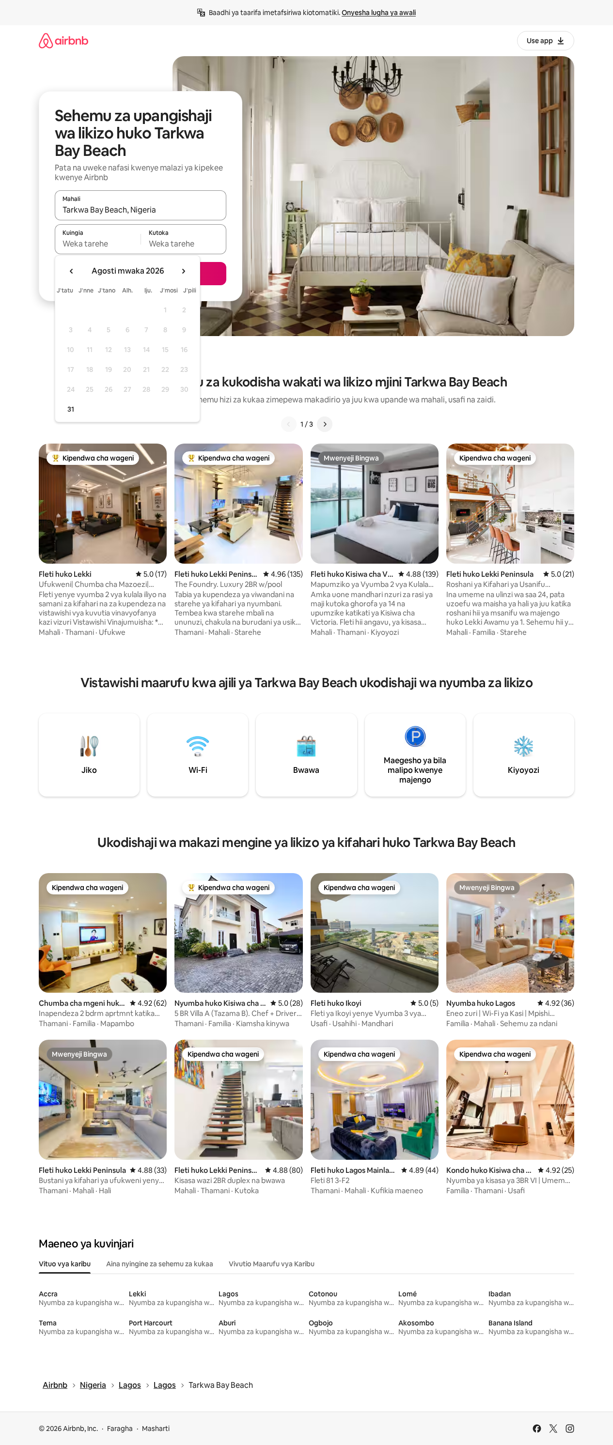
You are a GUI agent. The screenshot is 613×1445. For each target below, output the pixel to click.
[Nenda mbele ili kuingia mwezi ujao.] (183, 271)
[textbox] (98, 243)
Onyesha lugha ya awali (379, 12)
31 (70, 409)
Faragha (120, 1428)
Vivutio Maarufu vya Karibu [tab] (271, 1264)
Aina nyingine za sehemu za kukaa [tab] (159, 1264)
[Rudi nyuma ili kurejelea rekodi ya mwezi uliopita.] (72, 271)
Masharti (156, 1428)
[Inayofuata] (324, 424)
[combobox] (141, 209)
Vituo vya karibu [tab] (65, 1264)
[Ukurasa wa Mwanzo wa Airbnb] (63, 40)
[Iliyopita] (289, 424)
